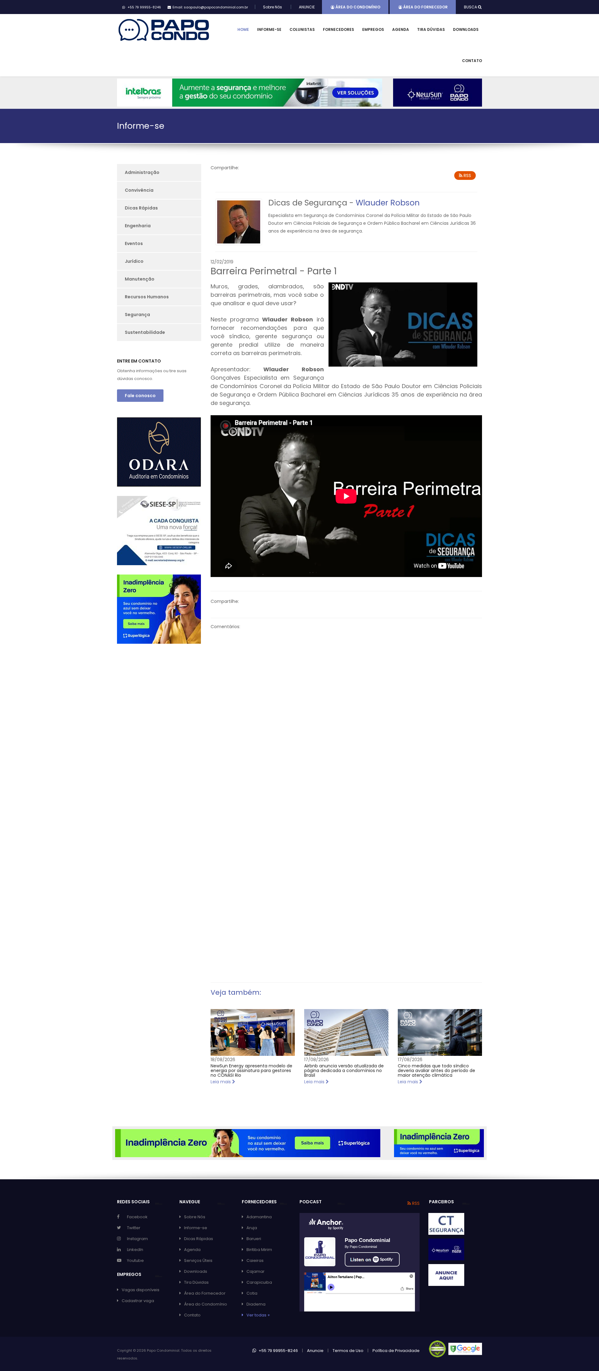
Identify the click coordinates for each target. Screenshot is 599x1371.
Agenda (400, 29)
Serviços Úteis (198, 1260)
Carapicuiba (259, 1282)
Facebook (137, 1217)
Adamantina (259, 1217)
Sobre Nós (272, 7)
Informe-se (269, 29)
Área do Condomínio (357, 7)
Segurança (137, 314)
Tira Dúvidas (431, 29)
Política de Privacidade (396, 1351)
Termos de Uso (348, 1351)
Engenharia (138, 226)
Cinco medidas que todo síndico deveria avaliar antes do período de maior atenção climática (436, 1071)
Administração (142, 172)
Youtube (135, 1260)
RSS (466, 175)
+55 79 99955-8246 (278, 1351)
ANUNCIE (307, 7)
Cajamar (255, 1271)
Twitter (133, 1228)
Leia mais (221, 1082)
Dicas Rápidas (141, 208)
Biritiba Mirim (259, 1250)
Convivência (139, 190)
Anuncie (315, 1351)
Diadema (255, 1304)
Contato (472, 60)
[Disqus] (346, 715)
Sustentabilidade (145, 332)
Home (243, 29)
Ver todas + (258, 1315)
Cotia (251, 1293)
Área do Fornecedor (425, 7)
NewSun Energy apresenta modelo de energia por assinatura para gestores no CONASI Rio (251, 1071)
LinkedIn (135, 1250)
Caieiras (255, 1260)
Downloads (466, 29)
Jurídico (134, 261)
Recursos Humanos (147, 297)
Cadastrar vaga (138, 1301)
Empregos (373, 29)
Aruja (251, 1228)
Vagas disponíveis (140, 1290)
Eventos (134, 243)
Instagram (137, 1239)
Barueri (253, 1239)
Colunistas (302, 29)
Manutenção (139, 279)
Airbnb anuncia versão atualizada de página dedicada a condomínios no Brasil (344, 1071)
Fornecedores (338, 29)
